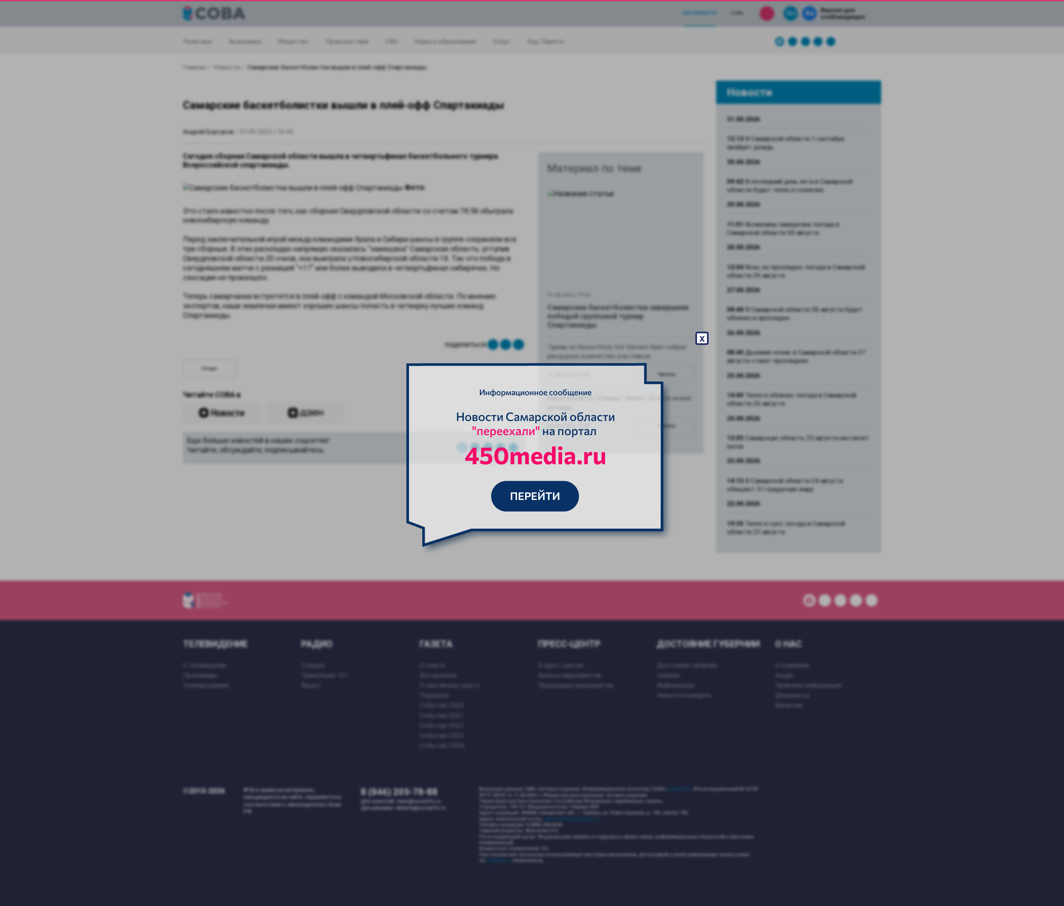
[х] (532, 453)
